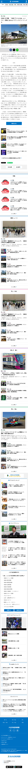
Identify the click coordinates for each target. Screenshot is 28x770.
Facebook (10, 730)
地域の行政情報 (7, 586)
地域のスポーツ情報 (8, 593)
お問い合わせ (4, 740)
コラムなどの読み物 (8, 606)
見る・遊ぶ (11, 4)
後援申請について (5, 744)
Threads (17, 730)
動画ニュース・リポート (9, 602)
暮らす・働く (20, 4)
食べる (7, 4)
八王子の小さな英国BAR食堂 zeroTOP (11, 158)
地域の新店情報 (7, 580)
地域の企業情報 (7, 584)
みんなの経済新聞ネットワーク (14, 757)
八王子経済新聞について (6, 735)
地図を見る (14, 123)
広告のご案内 (4, 742)
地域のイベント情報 (8, 578)
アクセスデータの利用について (7, 738)
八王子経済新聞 (14, 2)
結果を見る (19, 610)
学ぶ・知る (25, 4)
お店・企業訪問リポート (9, 597)
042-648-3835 (8, 69)
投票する (9, 610)
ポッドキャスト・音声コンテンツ (12, 604)
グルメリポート (7, 595)
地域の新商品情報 (8, 582)
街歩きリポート (7, 600)
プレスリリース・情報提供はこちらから (9, 737)
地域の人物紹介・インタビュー (11, 591)
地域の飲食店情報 (8, 589)
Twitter (14, 730)
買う (15, 4)
